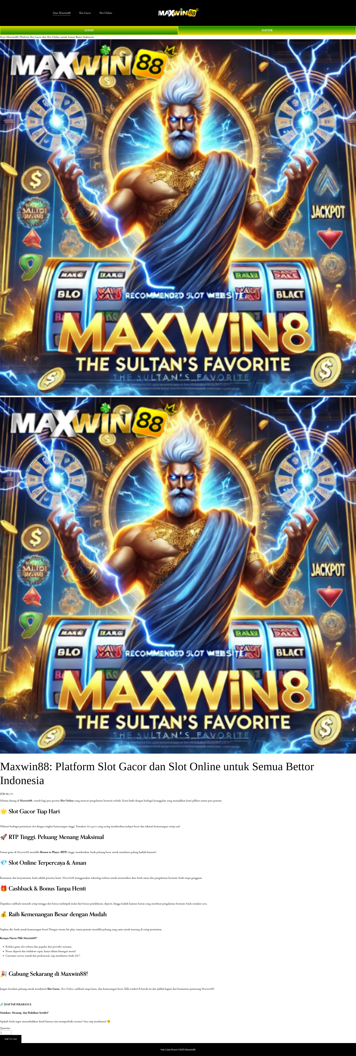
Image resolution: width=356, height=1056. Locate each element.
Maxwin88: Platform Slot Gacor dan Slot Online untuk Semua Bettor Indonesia (50, 37)
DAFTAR (267, 30)
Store (3, 37)
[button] (10, 1039)
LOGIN (89, 30)
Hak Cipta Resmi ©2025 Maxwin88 (178, 1049)
